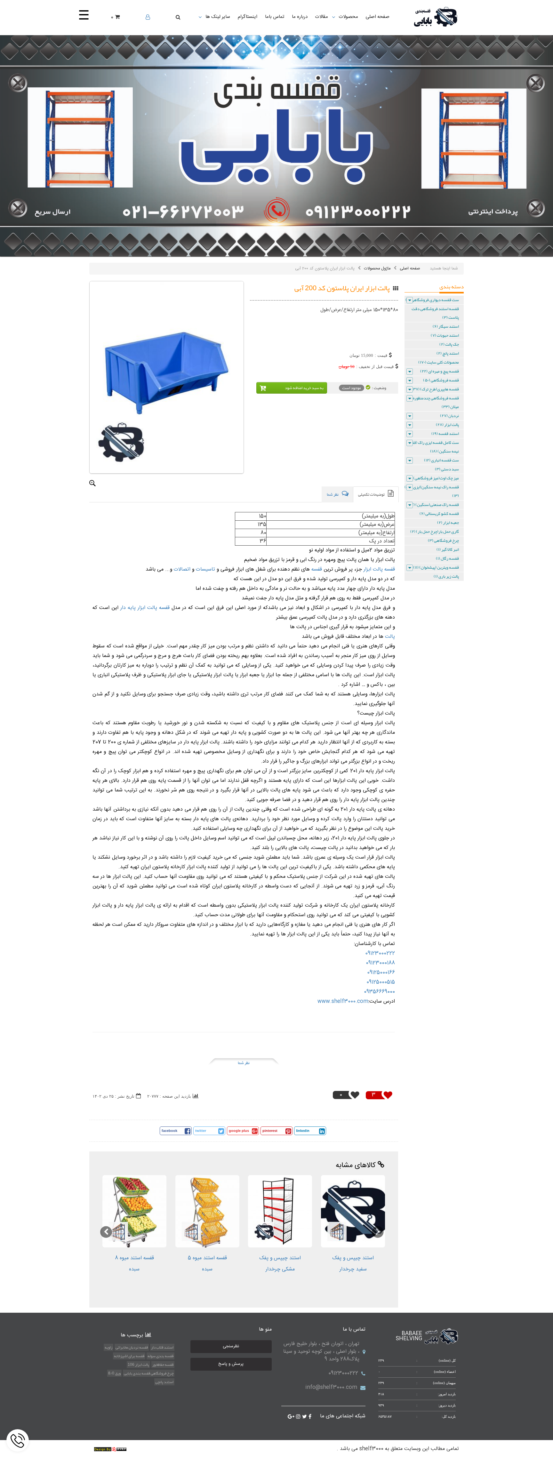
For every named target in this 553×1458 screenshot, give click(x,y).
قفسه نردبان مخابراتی (132, 1347)
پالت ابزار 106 (138, 1364)
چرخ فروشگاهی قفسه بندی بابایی (148, 1373)
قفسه (316, 569)
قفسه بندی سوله (160, 1355)
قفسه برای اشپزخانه (129, 1355)
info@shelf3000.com (331, 1387)
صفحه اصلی (410, 268)
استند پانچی (164, 1381)
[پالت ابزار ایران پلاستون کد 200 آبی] (166, 377)
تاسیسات (204, 569)
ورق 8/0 (114, 1373)
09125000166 (381, 973)
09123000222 (380, 953)
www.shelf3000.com (342, 1001)
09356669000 (379, 992)
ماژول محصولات (377, 268)
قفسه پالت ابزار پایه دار (145, 608)
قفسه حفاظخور (162, 1364)
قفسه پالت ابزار (379, 569)
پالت (389, 637)
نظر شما (244, 1063)
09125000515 (380, 982)
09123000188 (380, 963)
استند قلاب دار (162, 1347)
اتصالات (181, 569)
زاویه (108, 1347)
